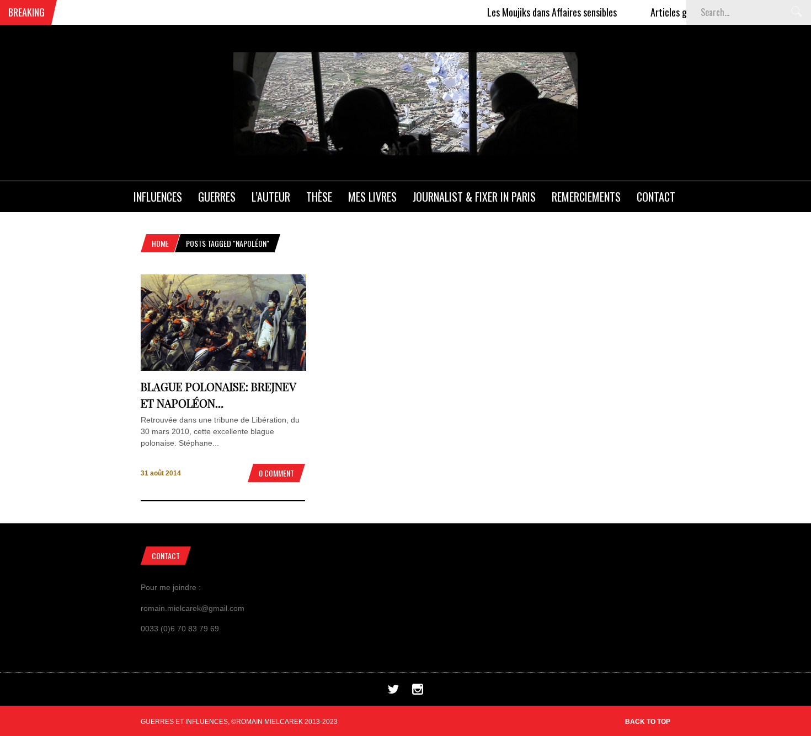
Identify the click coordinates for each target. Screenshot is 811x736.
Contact (656, 196)
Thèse (319, 196)
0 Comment (276, 473)
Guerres (217, 196)
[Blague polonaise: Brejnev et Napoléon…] (223, 368)
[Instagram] (417, 692)
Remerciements (586, 196)
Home (160, 243)
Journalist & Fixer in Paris (474, 196)
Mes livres (372, 196)
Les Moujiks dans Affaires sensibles (537, 12)
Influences (158, 196)
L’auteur (271, 196)
